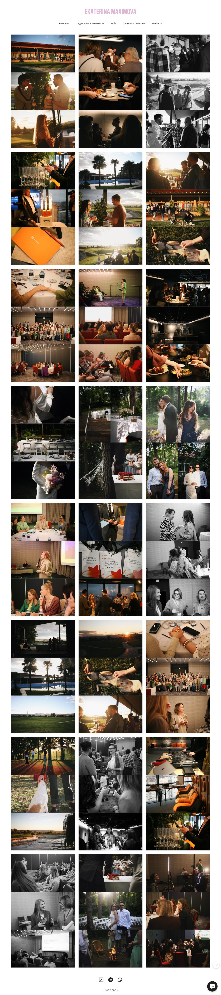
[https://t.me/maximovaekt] (110, 980)
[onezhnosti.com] (110, 11)
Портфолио (64, 23)
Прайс (113, 23)
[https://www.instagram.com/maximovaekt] (101, 980)
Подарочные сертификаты (90, 23)
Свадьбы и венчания (134, 23)
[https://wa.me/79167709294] (120, 980)
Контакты (157, 23)
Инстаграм (110, 990)
